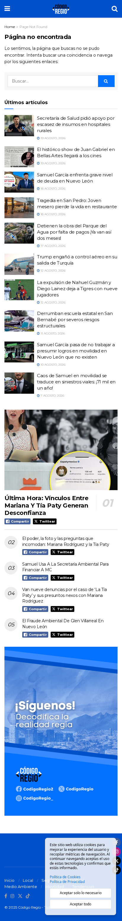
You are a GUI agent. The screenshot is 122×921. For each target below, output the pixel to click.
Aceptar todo (80, 904)
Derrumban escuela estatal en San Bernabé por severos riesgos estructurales (75, 320)
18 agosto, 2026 (52, 189)
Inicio (9, 880)
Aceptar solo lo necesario (81, 892)
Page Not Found (33, 26)
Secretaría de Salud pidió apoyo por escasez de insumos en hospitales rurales (76, 124)
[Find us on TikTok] (28, 896)
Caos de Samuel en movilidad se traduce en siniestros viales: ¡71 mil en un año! (76, 382)
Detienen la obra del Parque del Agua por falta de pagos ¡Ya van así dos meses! (74, 232)
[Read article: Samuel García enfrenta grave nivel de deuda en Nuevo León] (19, 182)
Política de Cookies (65, 877)
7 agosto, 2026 (52, 396)
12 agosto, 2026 (52, 270)
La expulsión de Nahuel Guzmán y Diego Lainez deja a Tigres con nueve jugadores (77, 289)
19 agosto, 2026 (52, 138)
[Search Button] (115, 9)
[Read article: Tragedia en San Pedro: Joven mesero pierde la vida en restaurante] (19, 208)
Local (28, 880)
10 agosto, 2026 (52, 365)
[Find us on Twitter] (20, 896)
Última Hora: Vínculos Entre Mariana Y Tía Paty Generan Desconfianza (46, 505)
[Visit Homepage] (61, 9)
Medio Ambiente (20, 886)
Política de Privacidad (67, 881)
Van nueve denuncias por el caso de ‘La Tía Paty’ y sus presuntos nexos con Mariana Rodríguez (64, 595)
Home (9, 26)
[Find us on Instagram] (12, 896)
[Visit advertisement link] (61, 731)
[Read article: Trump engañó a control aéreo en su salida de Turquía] (19, 264)
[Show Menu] (7, 9)
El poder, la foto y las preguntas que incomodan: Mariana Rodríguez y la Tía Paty (65, 541)
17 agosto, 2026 (52, 246)
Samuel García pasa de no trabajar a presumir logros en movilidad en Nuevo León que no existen (76, 351)
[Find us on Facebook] (5, 896)
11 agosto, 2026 (52, 333)
